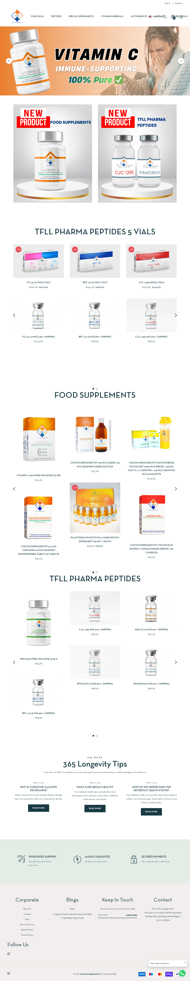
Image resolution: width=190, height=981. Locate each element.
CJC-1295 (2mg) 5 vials (151, 283)
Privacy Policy (27, 935)
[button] (155, 16)
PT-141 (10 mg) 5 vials (38, 283)
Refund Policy (27, 930)
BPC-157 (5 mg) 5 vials (95, 283)
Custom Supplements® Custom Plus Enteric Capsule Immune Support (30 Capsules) (151, 549)
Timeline (27, 914)
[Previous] (9, 61)
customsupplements (90, 974)
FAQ (27, 919)
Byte (115, 974)
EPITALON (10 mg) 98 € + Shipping (95, 684)
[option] (38, 298)
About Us (27, 909)
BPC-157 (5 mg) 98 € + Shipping (95, 337)
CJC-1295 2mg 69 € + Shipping (151, 337)
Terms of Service (27, 925)
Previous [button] (14, 315)
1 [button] (93, 389)
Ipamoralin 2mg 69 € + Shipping (151, 684)
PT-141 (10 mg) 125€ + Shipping (38, 337)
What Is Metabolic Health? (95, 787)
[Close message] (184, 962)
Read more (39, 808)
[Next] (181, 61)
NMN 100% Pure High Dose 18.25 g (38, 659)
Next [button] (176, 315)
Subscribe (131, 915)
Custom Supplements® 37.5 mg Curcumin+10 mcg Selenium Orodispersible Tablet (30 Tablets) (38, 550)
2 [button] (96, 389)
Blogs (72, 909)
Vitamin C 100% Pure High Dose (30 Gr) (39, 475)
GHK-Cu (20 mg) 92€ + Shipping (151, 630)
